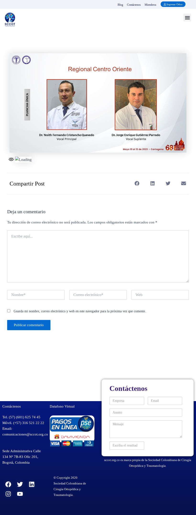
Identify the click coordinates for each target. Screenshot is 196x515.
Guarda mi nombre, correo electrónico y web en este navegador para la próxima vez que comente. (80, 311)
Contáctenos (134, 4)
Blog (120, 4)
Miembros (150, 4)
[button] (187, 17)
